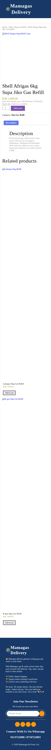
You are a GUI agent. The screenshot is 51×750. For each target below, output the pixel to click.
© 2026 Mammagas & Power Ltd (25, 744)
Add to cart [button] (9, 393)
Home (4, 27)
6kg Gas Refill (20, 27)
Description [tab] (11, 123)
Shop (11, 27)
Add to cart (18, 108)
